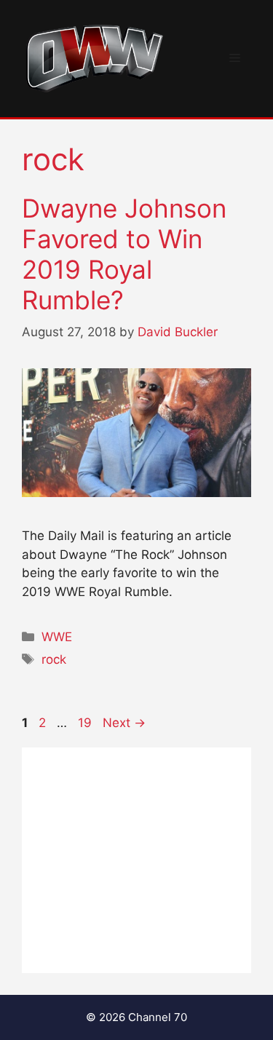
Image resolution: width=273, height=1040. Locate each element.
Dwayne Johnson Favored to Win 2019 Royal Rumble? (124, 254)
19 (86, 722)
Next (124, 722)
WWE (56, 637)
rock (53, 659)
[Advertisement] (136, 860)
